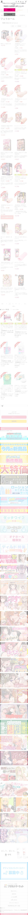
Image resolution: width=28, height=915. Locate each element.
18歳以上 (9, 9)
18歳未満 (9, 14)
